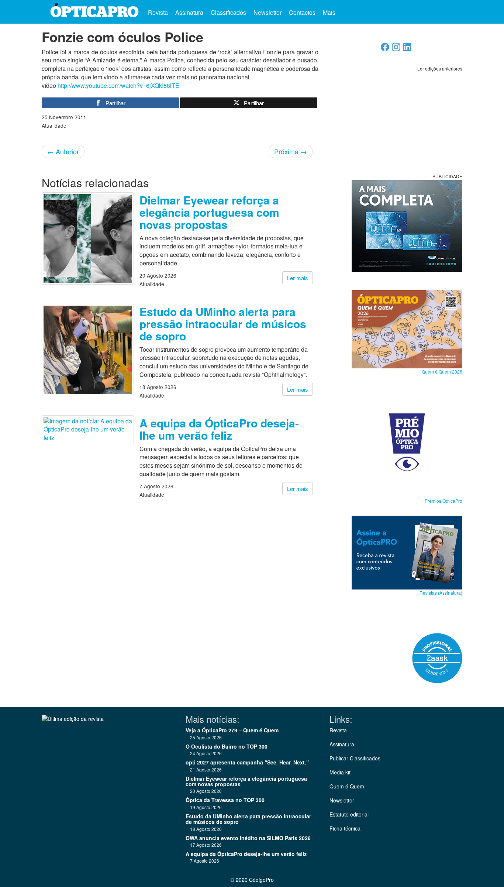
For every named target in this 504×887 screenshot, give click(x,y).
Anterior (63, 151)
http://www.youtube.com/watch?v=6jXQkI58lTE (118, 85)
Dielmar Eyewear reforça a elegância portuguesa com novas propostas (209, 212)
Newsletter (267, 12)
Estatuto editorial (349, 814)
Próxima (290, 151)
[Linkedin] (407, 49)
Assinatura (189, 12)
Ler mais (297, 278)
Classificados (228, 12)
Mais (330, 12)
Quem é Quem (346, 786)
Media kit (340, 772)
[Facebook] (385, 49)
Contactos (302, 12)
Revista (158, 12)
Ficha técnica (344, 828)
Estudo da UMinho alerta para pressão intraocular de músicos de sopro (222, 323)
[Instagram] (396, 49)
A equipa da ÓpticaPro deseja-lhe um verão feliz (219, 429)
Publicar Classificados (354, 758)
